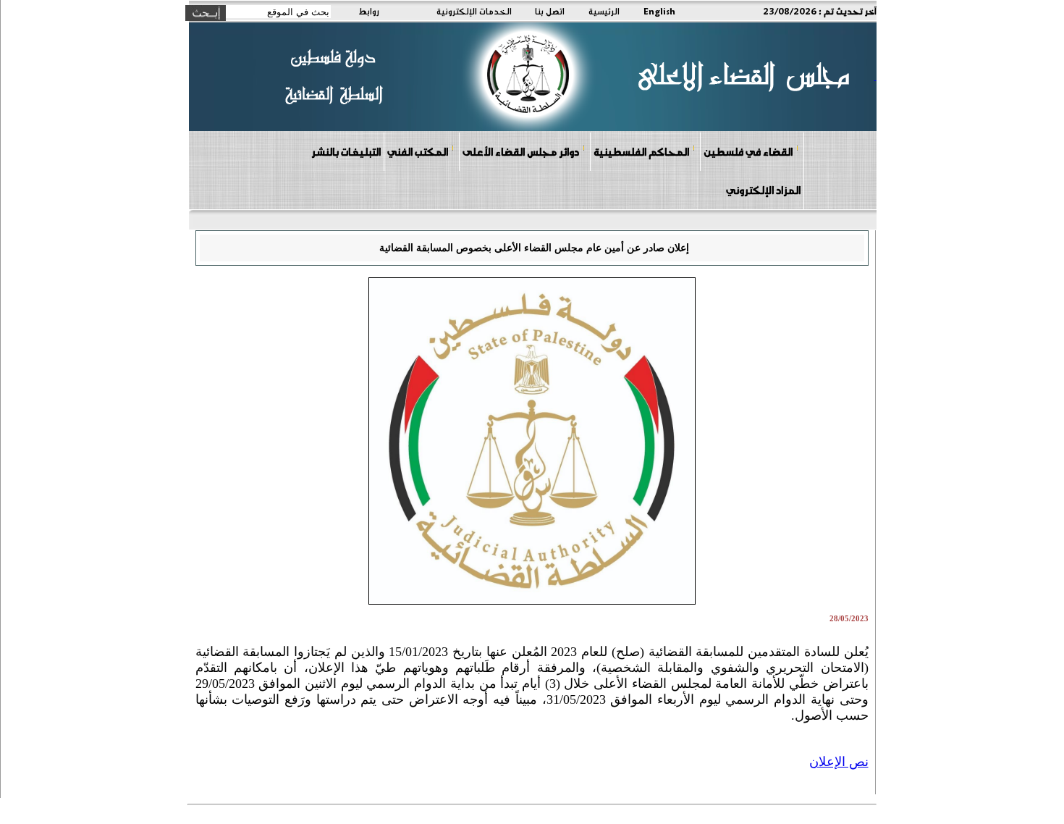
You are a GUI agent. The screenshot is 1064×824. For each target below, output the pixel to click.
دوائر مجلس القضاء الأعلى (521, 151)
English (659, 11)
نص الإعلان (839, 761)
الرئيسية (604, 11)
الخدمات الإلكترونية (474, 11)
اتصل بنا (550, 11)
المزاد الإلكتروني (763, 190)
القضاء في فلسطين (748, 151)
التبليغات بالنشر (346, 151)
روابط (368, 11)
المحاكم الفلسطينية (641, 151)
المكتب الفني (417, 151)
